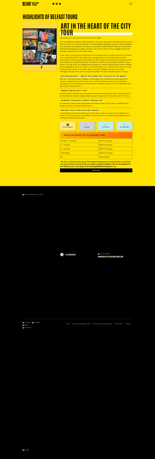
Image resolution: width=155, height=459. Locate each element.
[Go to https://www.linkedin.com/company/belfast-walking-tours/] (26, 325)
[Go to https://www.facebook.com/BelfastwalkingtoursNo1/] (27, 322)
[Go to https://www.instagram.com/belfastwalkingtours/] (36, 322)
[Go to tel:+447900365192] (53, 4)
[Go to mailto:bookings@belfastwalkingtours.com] (57, 4)
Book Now (96, 170)
